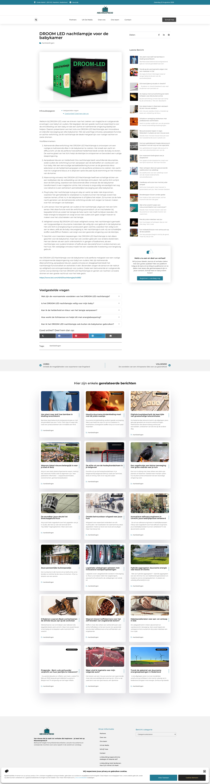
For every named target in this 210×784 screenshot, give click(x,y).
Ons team (115, 20)
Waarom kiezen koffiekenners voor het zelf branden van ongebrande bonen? (103, 620)
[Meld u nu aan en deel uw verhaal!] (150, 251)
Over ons (101, 20)
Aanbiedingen (48, 43)
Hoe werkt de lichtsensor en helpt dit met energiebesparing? (80, 317)
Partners (72, 20)
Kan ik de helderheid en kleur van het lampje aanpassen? (80, 310)
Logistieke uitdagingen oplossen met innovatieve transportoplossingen (103, 569)
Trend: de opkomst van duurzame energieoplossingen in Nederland (146, 671)
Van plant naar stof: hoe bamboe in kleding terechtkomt (57, 415)
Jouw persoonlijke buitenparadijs (56, 568)
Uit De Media (87, 20)
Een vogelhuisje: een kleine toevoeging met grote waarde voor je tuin (148, 466)
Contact (128, 20)
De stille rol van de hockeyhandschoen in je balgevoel (104, 466)
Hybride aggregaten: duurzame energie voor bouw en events (149, 569)
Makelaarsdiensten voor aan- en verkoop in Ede (149, 620)
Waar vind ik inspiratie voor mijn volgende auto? (100, 671)
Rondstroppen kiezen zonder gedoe (152, 195)
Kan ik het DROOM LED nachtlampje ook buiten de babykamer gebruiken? (80, 324)
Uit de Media (104, 745)
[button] (204, 771)
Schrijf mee (104, 749)
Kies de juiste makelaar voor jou (151, 219)
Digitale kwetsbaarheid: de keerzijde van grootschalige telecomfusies (147, 415)
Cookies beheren (192, 778)
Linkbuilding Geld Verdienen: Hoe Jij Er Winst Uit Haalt (110, 764)
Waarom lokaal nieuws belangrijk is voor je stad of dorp (59, 466)
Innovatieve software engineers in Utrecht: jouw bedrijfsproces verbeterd (148, 517)
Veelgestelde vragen (71, 111)
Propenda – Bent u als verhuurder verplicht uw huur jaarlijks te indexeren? (59, 671)
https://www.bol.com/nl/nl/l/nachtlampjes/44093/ (60, 278)
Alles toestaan (163, 778)
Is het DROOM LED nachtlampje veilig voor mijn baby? (80, 303)
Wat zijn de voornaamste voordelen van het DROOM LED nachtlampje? (80, 296)
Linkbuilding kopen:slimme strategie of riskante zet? (110, 758)
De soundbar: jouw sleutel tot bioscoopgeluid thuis (54, 517)
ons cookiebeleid (81, 777)
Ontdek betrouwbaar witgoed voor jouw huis (104, 517)
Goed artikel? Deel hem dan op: (77, 114)
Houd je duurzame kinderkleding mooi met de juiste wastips (103, 415)
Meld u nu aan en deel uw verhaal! (150, 258)
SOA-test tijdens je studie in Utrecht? (153, 83)
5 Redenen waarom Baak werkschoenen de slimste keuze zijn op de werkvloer (59, 620)
